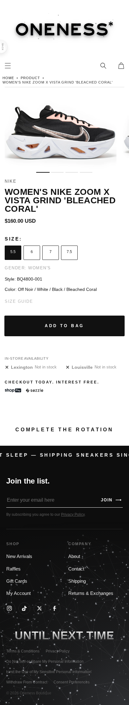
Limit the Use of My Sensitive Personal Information (48, 672)
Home (8, 78)
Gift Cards (16, 581)
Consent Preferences (72, 682)
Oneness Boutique (35, 693)
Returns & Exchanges (90, 593)
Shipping (77, 581)
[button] (103, 66)
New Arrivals (19, 556)
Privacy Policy (73, 514)
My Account (18, 593)
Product (30, 78)
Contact (76, 568)
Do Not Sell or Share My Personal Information (45, 661)
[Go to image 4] (86, 172)
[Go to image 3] (71, 172)
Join (111, 500)
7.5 (69, 252)
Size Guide (19, 301)
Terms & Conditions (22, 651)
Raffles (13, 568)
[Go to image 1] (42, 172)
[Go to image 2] (57, 172)
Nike (10, 181)
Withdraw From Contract (26, 682)
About (74, 556)
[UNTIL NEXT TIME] (100, 635)
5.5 (13, 252)
